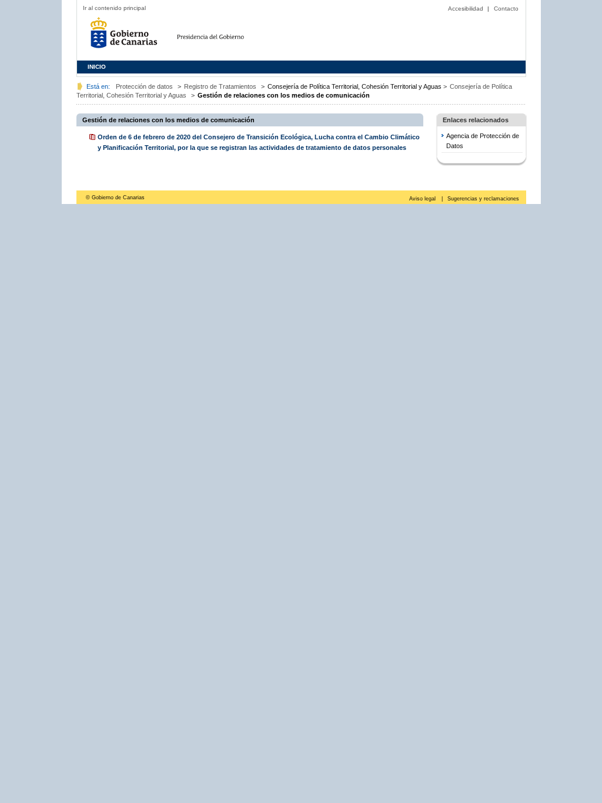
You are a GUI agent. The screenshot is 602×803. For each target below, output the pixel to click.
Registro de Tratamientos (220, 86)
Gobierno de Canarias (127, 37)
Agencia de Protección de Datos (482, 140)
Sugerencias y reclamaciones (483, 199)
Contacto (506, 8)
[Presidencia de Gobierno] (235, 35)
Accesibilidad (465, 8)
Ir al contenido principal (114, 8)
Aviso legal (423, 199)
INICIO (97, 66)
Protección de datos (144, 86)
